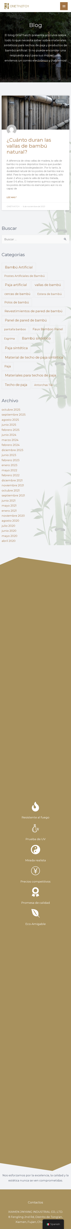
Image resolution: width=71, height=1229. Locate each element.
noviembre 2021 (13, 485)
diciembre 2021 (12, 480)
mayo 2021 (9, 505)
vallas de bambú (48, 285)
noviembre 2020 (13, 515)
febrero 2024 (11, 445)
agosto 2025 (10, 419)
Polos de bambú (16, 302)
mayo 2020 (9, 536)
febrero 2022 (10, 475)
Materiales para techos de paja (30, 375)
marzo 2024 (10, 440)
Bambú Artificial (19, 267)
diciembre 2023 (12, 450)
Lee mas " (12, 197)
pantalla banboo (15, 329)
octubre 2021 (11, 490)
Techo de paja (16, 385)
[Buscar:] (35, 239)
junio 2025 (9, 424)
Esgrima (9, 338)
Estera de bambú (49, 294)
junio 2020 (9, 530)
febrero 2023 (10, 460)
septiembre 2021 (13, 495)
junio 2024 (9, 434)
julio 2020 (8, 525)
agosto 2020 (10, 520)
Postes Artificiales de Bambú (24, 276)
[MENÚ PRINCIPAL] (64, 6)
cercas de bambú (17, 294)
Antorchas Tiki (43, 385)
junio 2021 (9, 500)
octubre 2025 (11, 409)
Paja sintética (16, 348)
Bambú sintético (36, 338)
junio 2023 (9, 455)
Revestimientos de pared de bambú (33, 311)
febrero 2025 (10, 429)
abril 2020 (9, 541)
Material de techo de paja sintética (34, 357)
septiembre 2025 (14, 414)
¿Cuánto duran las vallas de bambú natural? (29, 146)
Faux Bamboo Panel (48, 329)
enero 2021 (9, 510)
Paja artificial (16, 285)
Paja (7, 366)
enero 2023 (9, 465)
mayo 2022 (9, 470)
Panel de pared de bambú (26, 320)
